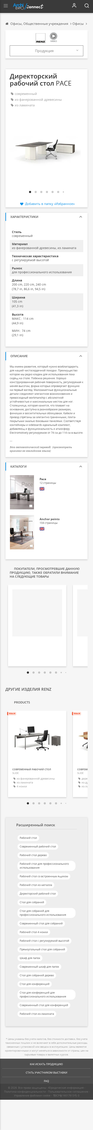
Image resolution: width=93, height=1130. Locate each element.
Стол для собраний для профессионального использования (43, 913)
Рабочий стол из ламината (37, 1014)
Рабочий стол (28, 838)
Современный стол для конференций (44, 1005)
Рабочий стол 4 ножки (34, 932)
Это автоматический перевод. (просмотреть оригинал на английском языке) (41, 449)
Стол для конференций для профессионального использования (43, 994)
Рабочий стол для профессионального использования (44, 865)
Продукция (44, 50)
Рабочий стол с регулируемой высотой (44, 941)
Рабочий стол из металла (36, 885)
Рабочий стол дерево (33, 855)
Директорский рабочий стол (38, 893)
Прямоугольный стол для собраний (42, 949)
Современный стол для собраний (41, 923)
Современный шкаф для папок (39, 967)
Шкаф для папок (30, 958)
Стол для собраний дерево (37, 975)
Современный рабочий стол (38, 846)
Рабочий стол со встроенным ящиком (44, 876)
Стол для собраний (32, 902)
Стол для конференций (35, 984)
